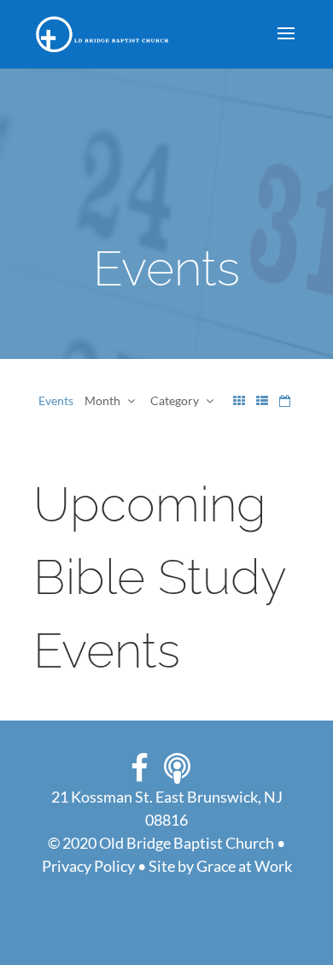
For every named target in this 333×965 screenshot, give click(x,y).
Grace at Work (244, 865)
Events (55, 400)
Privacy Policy (88, 865)
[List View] (262, 400)
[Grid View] (239, 400)
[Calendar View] (285, 400)
